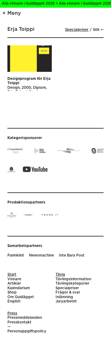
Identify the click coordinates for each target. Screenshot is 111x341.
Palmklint (15, 255)
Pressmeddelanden (24, 317)
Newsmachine (41, 255)
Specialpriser (76, 29)
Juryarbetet (66, 301)
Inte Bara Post (71, 255)
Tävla (60, 274)
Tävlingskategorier (72, 283)
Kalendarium (18, 288)
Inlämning (64, 297)
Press (12, 313)
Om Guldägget (20, 297)
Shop (12, 292)
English (13, 301)
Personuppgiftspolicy (26, 331)
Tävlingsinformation (73, 279)
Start (11, 274)
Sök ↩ (98, 29)
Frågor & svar (68, 292)
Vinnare (14, 279)
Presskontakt (19, 322)
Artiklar (14, 283)
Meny (14, 13)
